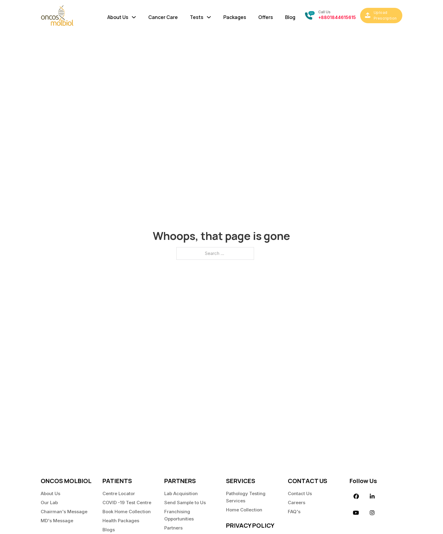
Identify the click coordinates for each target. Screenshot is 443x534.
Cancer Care (163, 17)
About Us (50, 493)
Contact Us (300, 493)
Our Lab (49, 502)
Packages (234, 17)
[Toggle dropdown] (133, 16)
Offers (265, 17)
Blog (290, 17)
